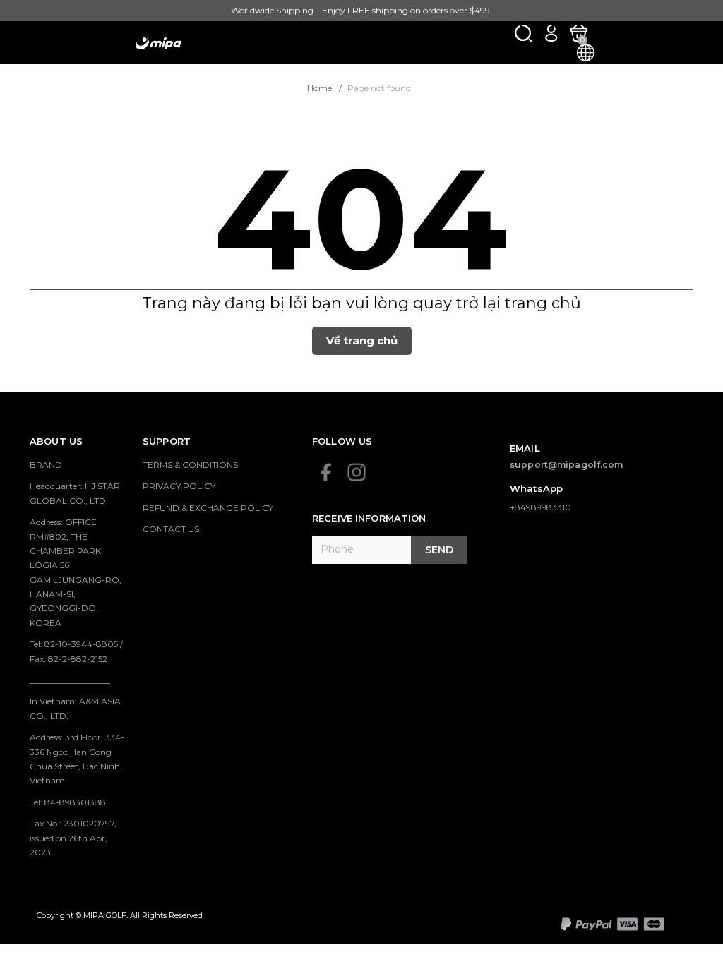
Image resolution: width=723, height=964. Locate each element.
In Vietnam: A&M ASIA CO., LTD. (75, 708)
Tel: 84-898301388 (68, 802)
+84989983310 (540, 507)
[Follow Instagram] (356, 472)
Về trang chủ (362, 340)
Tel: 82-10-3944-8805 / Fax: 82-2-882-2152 (76, 651)
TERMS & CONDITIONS (190, 464)
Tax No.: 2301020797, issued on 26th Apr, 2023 (73, 837)
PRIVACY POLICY (179, 486)
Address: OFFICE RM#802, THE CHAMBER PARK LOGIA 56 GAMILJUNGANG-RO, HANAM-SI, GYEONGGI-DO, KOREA (75, 572)
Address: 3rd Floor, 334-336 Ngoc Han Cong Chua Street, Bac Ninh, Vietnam (77, 758)
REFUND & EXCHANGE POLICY (208, 507)
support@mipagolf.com (566, 464)
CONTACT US (171, 529)
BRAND (46, 464)
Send (439, 549)
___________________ (70, 680)
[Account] (551, 33)
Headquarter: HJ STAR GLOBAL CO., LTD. (75, 493)
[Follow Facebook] (326, 472)
